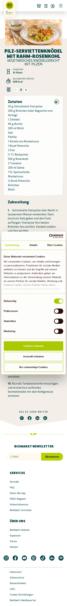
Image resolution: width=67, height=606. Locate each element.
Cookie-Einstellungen (21, 594)
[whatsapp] (22, 418)
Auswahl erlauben (33, 356)
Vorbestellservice (19, 504)
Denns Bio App (18, 493)
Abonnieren (52, 456)
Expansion (15, 535)
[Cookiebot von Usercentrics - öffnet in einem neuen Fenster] (49, 236)
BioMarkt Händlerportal (23, 600)
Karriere (14, 546)
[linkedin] (37, 418)
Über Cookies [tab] (55, 245)
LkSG (12, 588)
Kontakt (14, 481)
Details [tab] (34, 245)
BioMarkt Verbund (19, 529)
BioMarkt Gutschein (21, 510)
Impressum (16, 571)
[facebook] (30, 418)
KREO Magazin (18, 498)
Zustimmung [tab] (12, 245)
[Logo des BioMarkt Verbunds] (8, 5)
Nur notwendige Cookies (33, 367)
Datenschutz (17, 577)
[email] (45, 418)
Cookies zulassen (33, 346)
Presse (13, 541)
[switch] (58, 311)
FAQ (12, 487)
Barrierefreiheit (18, 583)
